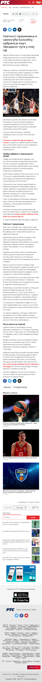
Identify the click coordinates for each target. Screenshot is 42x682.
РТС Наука (35, 647)
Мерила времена (33, 626)
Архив (24, 658)
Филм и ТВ (9, 642)
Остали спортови (15, 636)
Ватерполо (16, 634)
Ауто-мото (33, 634)
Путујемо (16, 641)
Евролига (4, 7)
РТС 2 (14, 647)
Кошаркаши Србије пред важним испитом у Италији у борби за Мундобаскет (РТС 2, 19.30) (16, 542)
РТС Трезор (10, 650)
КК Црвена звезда (20, 387)
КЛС (33, 7)
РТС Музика (20, 650)
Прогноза (8, 507)
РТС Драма (6, 648)
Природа (24, 642)
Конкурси (37, 661)
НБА (10, 7)
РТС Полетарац (31, 650)
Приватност (7, 674)
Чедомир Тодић (34, 21)
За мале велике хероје (19, 644)
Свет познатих (25, 641)
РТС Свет (26, 647)
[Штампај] (19, 30)
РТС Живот (16, 648)
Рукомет (7, 634)
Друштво (14, 626)
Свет (26, 625)
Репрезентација (25, 7)
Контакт (9, 661)
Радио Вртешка (29, 656)
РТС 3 (19, 647)
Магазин (8, 639)
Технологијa (7, 641)
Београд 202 (15, 655)
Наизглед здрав (34, 644)
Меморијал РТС (28, 636)
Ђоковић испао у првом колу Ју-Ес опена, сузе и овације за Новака (16, 558)
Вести (5, 625)
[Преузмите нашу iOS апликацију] (21, 594)
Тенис (28, 633)
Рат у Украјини (11, 628)
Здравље (35, 641)
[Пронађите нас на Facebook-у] (21, 615)
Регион (20, 625)
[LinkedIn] (15, 30)
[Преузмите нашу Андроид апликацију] (21, 599)
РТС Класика (25, 648)
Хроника (6, 626)
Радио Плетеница (28, 655)
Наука (17, 642)
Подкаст (19, 629)
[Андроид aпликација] (23, 573)
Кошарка (21, 633)
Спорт (6, 633)
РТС (3, 661)
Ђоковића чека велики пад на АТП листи (15, 531)
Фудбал (13, 633)
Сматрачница (9, 629)
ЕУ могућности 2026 (30, 629)
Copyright (15, 674)
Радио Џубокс (17, 656)
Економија (22, 626)
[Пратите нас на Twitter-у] (17, 615)
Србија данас (33, 625)
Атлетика (25, 634)
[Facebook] (5, 30)
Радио (5, 653)
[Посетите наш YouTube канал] (26, 615)
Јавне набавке (27, 661)
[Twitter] (10, 30)
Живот (15, 639)
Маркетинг (17, 661)
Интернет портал (21, 663)
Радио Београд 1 (14, 653)
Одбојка (34, 633)
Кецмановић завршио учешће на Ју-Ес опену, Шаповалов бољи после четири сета (15, 550)
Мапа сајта (33, 667)
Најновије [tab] (6, 513)
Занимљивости (25, 639)
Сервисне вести (29, 628)
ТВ (3, 647)
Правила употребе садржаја (29, 674)
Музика (34, 639)
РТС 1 (8, 647)
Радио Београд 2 (28, 653)
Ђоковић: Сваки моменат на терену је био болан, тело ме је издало (16, 523)
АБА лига (15, 7)
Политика (12, 625)
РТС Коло (35, 648)
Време (20, 628)
